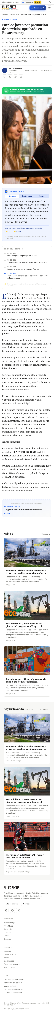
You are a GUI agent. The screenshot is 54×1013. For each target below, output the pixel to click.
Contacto (26, 904)
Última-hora (14, 15)
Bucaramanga (9, 923)
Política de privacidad (13, 983)
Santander (8, 929)
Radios (6, 958)
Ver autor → (46, 534)
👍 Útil (8, 231)
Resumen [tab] (12, 196)
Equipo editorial (10, 954)
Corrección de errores (13, 992)
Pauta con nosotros (12, 964)
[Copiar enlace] (15, 76)
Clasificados (9, 961)
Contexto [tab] (42, 196)
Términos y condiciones (14, 979)
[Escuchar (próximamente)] (21, 76)
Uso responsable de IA (13, 989)
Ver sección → (45, 709)
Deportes (7, 939)
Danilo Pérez (17, 68)
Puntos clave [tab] (27, 196)
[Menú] (49, 7)
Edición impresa (12, 904)
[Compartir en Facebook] (4, 76)
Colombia (8, 932)
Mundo (6, 936)
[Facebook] (6, 910)
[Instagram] (12, 910)
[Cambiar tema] (50, 2)
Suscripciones (9, 967)
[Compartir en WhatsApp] (10, 76)
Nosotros (7, 951)
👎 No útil (17, 231)
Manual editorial (10, 986)
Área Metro (8, 926)
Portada (5, 15)
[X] (18, 910)
